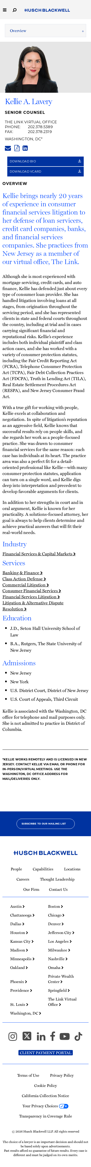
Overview (18, 30)
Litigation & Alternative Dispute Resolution (33, 605)
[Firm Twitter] (29, 1039)
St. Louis (18, 1004)
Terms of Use (28, 1075)
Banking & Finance (21, 572)
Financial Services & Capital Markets (37, 553)
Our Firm (31, 889)
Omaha (54, 967)
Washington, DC (23, 139)
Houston (18, 932)
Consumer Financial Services (30, 590)
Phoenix (17, 981)
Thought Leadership (57, 879)
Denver (55, 923)
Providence (20, 990)
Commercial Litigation (24, 584)
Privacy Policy (62, 1075)
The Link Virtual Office (31, 122)
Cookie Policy (45, 1085)
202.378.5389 (40, 127)
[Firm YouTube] (67, 1039)
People (16, 869)
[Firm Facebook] (55, 1039)
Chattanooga (21, 915)
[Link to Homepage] (47, 10)
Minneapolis (21, 958)
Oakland (18, 967)
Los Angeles (59, 941)
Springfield (58, 990)
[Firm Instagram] (14, 1039)
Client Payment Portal (45, 1052)
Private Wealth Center (61, 979)
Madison (18, 950)
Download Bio (23, 161)
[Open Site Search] (14, 9)
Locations (72, 869)
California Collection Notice (45, 1095)
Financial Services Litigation (30, 596)
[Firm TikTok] (78, 1039)
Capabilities (43, 869)
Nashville (57, 958)
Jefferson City (60, 932)
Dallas (16, 923)
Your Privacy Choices (41, 1106)
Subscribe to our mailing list (44, 823)
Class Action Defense (23, 578)
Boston (54, 906)
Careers (23, 879)
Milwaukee (58, 950)
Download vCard (26, 171)
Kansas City (21, 941)
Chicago (55, 915)
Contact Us (58, 889)
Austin (16, 906)
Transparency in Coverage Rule (45, 1116)
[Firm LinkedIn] (43, 1039)
